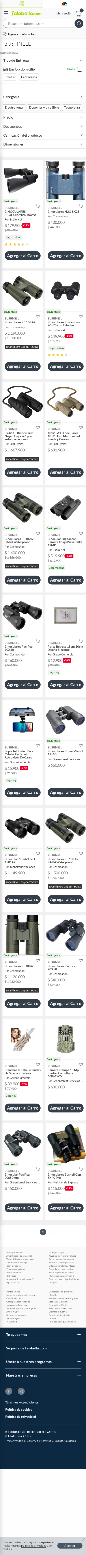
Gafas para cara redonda (18, 1301)
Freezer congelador (16, 1269)
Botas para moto (14, 1252)
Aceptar (69, 1545)
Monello (53, 1295)
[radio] (6, 244)
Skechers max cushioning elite (63, 1298)
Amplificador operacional (19, 1255)
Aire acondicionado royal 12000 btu (21, 1279)
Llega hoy (10, 77)
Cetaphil (53, 1282)
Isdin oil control (14, 1265)
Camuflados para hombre (61, 1269)
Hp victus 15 (12, 1282)
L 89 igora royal (56, 1252)
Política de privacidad (20, 1416)
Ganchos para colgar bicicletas (64, 1279)
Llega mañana (29, 77)
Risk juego (11, 1275)
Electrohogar (14, 107)
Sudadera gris (13, 1318)
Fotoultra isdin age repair (61, 1262)
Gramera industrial (58, 1311)
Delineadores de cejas (17, 1262)
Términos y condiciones (21, 1402)
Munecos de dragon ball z (61, 1275)
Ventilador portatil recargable (21, 1308)
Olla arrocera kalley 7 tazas (62, 1265)
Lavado (52, 1318)
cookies (7, 1549)
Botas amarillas (13, 1272)
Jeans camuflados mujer (18, 1305)
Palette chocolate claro (60, 1308)
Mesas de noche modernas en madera (21, 1295)
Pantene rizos (13, 1291)
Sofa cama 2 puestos (58, 1301)
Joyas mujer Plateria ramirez (62, 1255)
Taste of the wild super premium (21, 1259)
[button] (43, 24)
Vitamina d (11, 1321)
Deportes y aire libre (44, 107)
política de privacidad (33, 1545)
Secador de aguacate (16, 1315)
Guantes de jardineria (59, 1315)
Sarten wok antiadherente (61, 1259)
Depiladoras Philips (58, 1305)
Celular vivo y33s (14, 1298)
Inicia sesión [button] (64, 13)
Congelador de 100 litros (61, 1291)
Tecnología (72, 107)
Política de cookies (18, 1409)
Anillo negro (12, 1311)
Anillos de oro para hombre (62, 1321)
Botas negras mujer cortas (61, 1272)
